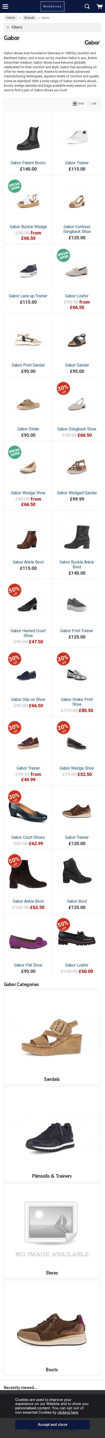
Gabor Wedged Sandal (77, 492)
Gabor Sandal (77, 365)
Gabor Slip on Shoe (28, 699)
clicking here (68, 1412)
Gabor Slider (28, 429)
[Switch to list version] (88, 103)
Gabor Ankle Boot (28, 562)
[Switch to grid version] (75, 103)
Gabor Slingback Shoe (76, 429)
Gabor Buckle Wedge (28, 226)
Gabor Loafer (76, 296)
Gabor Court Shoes (28, 837)
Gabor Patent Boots (28, 162)
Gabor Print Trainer (76, 630)
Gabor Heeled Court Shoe (28, 633)
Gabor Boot (77, 901)
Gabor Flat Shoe (28, 965)
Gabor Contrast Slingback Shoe (77, 229)
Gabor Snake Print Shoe (77, 702)
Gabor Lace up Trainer (28, 296)
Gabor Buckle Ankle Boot (77, 564)
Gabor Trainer (77, 162)
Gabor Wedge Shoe (28, 492)
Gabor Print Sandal (28, 365)
